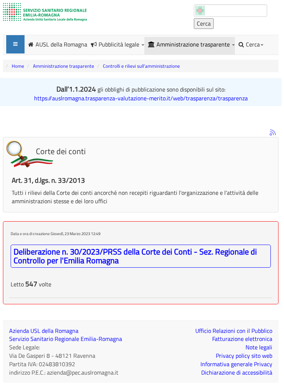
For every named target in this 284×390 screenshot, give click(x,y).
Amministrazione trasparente (193, 44)
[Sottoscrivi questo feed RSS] (273, 132)
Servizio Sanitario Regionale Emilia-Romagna (65, 338)
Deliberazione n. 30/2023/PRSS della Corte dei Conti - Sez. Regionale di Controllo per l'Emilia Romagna (135, 256)
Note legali (259, 347)
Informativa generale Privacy (236, 364)
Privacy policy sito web (244, 355)
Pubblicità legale (120, 44)
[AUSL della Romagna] (45, 12)
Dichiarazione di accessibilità (236, 372)
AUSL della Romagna (61, 44)
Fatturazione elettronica (242, 338)
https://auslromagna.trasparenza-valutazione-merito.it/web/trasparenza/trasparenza (141, 98)
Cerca (253, 44)
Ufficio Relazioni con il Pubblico (233, 330)
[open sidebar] (15, 44)
